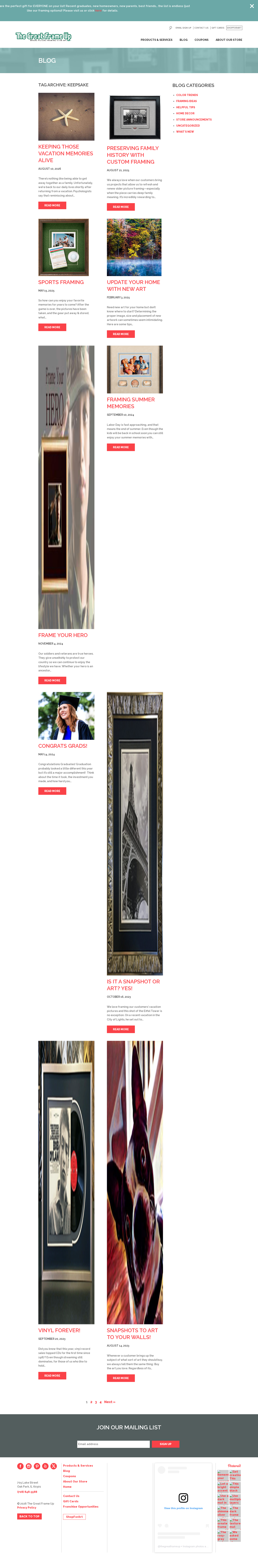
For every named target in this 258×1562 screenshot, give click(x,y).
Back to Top (29, 1516)
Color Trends (187, 95)
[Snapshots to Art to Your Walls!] (135, 1182)
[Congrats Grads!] (66, 716)
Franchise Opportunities (80, 1506)
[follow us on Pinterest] (37, 1466)
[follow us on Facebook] (20, 1466)
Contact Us (201, 28)
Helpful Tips (185, 107)
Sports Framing (61, 282)
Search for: (170, 28)
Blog (184, 39)
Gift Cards (218, 28)
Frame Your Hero (63, 635)
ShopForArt (234, 28)
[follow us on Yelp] (45, 1466)
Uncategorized (188, 125)
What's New (185, 131)
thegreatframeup (170, 1546)
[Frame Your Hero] (66, 487)
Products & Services (156, 39)
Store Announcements (194, 119)
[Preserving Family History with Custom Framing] (135, 117)
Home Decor (185, 113)
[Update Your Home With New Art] (135, 247)
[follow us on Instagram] (28, 1466)
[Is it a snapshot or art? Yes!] (135, 833)
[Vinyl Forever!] (66, 1182)
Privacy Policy (26, 1507)
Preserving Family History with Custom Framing (133, 155)
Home (67, 1486)
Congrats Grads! (62, 746)
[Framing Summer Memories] (135, 369)
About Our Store (229, 39)
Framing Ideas (186, 101)
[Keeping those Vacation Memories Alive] (66, 117)
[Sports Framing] (66, 247)
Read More (52, 205)
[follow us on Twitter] (53, 1466)
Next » (109, 1402)
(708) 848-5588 (27, 1491)
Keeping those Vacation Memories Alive (65, 153)
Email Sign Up (183, 28)
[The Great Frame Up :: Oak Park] (43, 37)
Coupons (202, 39)
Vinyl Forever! (59, 1330)
